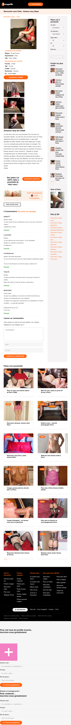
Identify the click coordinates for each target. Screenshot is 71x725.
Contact (51, 609)
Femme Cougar (9, 584)
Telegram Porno (9, 595)
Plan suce (7, 592)
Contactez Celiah (16, 77)
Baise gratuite (61, 582)
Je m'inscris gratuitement (11, 685)
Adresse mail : (4, 663)
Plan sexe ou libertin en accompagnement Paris (49, 521)
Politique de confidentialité (10, 618)
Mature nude (34, 587)
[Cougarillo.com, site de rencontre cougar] (7, 4)
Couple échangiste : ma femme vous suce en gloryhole (17, 521)
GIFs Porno (33, 590)
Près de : (53, 49)
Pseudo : (3, 670)
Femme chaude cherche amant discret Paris (59, 165)
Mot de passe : (5, 677)
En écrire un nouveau (27, 211)
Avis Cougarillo (42, 609)
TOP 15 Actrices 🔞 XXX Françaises (34, 195)
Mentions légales (23, 618)
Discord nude (47, 590)
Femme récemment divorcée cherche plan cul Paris (59, 128)
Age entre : (54, 37)
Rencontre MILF (62, 577)
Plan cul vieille (47, 582)
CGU (56, 609)
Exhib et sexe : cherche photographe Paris (49, 424)
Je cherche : (55, 31)
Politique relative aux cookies (28, 615)
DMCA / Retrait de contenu (45, 615)
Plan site (33, 609)
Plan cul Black (61, 579)
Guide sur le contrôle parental (11, 615)
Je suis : (53, 25)
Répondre (6, 230)
